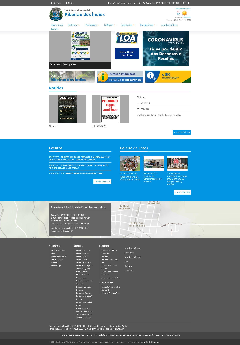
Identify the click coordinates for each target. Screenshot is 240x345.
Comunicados (81, 278)
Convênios (106, 253)
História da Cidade (58, 250)
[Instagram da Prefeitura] (184, 3)
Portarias (105, 275)
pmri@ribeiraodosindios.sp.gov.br (125, 3)
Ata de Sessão (81, 259)
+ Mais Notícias (182, 132)
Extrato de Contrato (83, 293)
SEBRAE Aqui (56, 265)
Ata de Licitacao (82, 253)
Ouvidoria (129, 270)
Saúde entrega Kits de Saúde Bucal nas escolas (159, 115)
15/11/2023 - (76, 173)
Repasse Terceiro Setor (111, 278)
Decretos (105, 256)
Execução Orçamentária (111, 287)
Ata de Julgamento (83, 250)
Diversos (79, 290)
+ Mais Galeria (182, 192)
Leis (103, 262)
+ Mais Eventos (102, 181)
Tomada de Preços (83, 317)
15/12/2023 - (80, 158)
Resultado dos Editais (84, 311)
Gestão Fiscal (107, 290)
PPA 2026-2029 (144, 109)
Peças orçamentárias (110, 271)
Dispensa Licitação (83, 287)
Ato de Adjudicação (83, 262)
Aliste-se (141, 97)
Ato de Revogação (83, 268)
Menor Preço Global (84, 302)
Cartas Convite (82, 271)
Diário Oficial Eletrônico (127, 54)
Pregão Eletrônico (83, 308)
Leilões (79, 299)
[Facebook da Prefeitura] (188, 3)
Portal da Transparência (111, 293)
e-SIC (126, 261)
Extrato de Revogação (84, 296)
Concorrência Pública (84, 281)
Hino (53, 253)
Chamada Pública (83, 275)
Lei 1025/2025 (143, 103)
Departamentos (57, 259)
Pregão (79, 305)
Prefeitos (54, 262)
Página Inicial (57, 25)
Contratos (80, 284)
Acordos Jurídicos (169, 25)
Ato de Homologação (84, 265)
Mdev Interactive (151, 342)
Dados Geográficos (58, 256)
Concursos (129, 252)
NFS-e (71, 3)
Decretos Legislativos (110, 259)
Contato (54, 29)
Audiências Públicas (109, 250)
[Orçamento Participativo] (80, 45)
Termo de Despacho (84, 314)
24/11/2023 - (78, 166)
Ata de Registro (82, 256)
